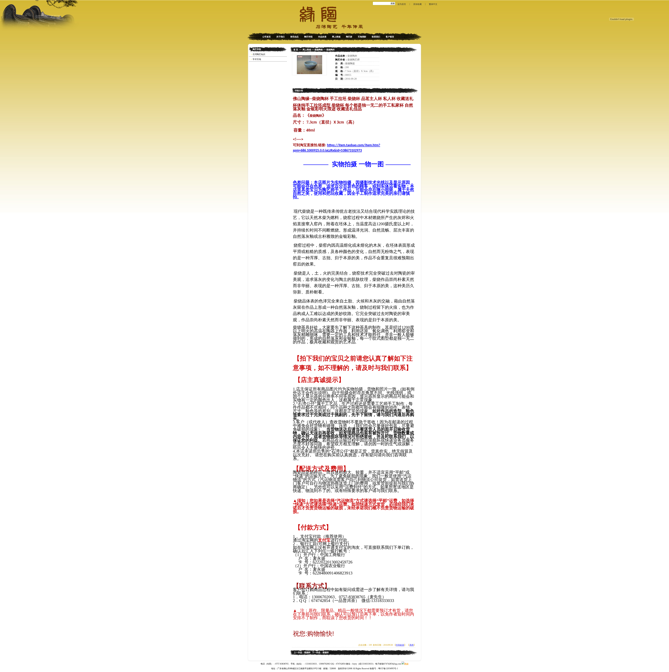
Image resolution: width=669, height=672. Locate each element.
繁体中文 (433, 4)
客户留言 (390, 37)
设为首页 (402, 4)
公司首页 (266, 37)
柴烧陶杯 (330, 49)
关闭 (411, 645)
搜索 (393, 3)
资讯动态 (294, 37)
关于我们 (280, 37)
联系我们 (376, 37)
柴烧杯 (307, 652)
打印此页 (400, 645)
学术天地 (257, 59)
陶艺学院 (308, 37)
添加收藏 (417, 4)
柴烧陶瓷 (318, 49)
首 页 (295, 49)
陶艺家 (349, 37)
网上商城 (336, 37)
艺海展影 (362, 37)
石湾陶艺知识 (259, 54)
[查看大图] (309, 64)
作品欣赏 (322, 37)
